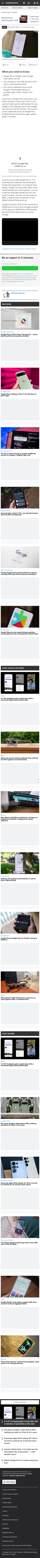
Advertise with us (8, 1532)
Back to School (17, 8)
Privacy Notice (27, 275)
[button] (37, 3)
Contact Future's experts (10, 1494)
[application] (20, 230)
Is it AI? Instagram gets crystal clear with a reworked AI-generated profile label (21, 1422)
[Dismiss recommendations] (37, 12)
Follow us (23, 65)
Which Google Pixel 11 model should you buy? (21, 1461)
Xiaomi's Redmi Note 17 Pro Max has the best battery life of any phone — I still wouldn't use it (21, 1451)
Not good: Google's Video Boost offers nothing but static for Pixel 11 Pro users (20, 1431)
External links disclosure (10, 1520)
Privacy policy (6, 1498)
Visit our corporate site (17, 1475)
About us (5, 1524)
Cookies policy (6, 1502)
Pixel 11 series (32, 8)
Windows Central (7, 1541)
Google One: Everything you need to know (19, 249)
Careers (4, 1511)
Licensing (5, 1515)
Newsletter (34, 65)
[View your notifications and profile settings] (24, 3)
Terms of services (25, 274)
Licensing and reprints (9, 1537)
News (4, 27)
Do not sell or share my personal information (17, 1545)
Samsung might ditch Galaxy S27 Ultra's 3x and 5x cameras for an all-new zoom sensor (20, 1440)
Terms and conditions (9, 1490)
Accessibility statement (9, 1507)
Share (6, 65)
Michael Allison (15, 27)
